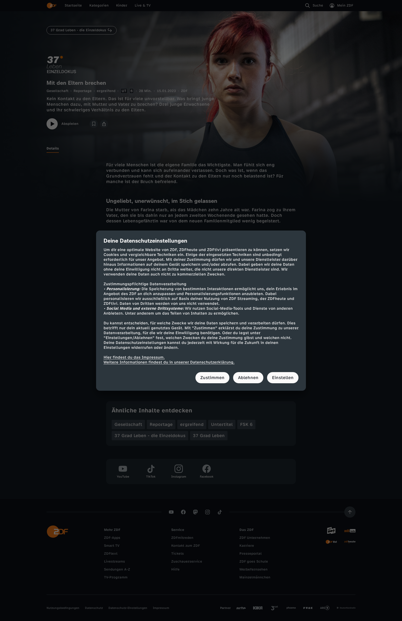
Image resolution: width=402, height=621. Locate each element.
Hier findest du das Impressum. (134, 357)
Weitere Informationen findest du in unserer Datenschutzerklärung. (169, 362)
